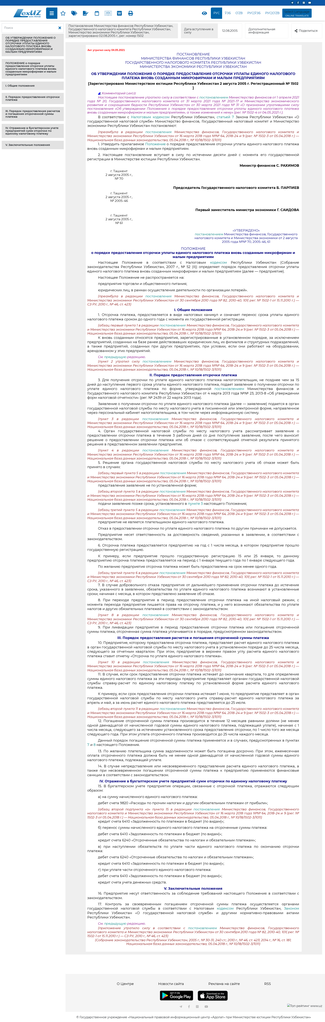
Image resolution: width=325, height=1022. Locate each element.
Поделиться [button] (308, 31)
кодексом (218, 262)
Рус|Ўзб (254, 13)
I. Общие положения (20, 85)
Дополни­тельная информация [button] (261, 30)
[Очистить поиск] (60, 28)
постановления (159, 132)
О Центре (125, 984)
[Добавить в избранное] (63, 13)
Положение (156, 144)
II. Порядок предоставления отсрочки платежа (32, 98)
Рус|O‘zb (272, 13)
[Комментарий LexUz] (85, 13)
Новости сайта (171, 984)
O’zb (239, 13)
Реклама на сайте (224, 984)
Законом (291, 908)
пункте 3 (195, 504)
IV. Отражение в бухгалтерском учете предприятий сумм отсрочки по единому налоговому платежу (31, 130)
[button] (33, 45)
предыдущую (115, 357)
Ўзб (228, 13)
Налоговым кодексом (151, 117)
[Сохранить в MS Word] (119, 13)
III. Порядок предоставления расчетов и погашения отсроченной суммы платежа (32, 113)
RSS (267, 984)
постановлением (214, 97)
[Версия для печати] (130, 13)
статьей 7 (225, 117)
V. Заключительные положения (27, 145)
